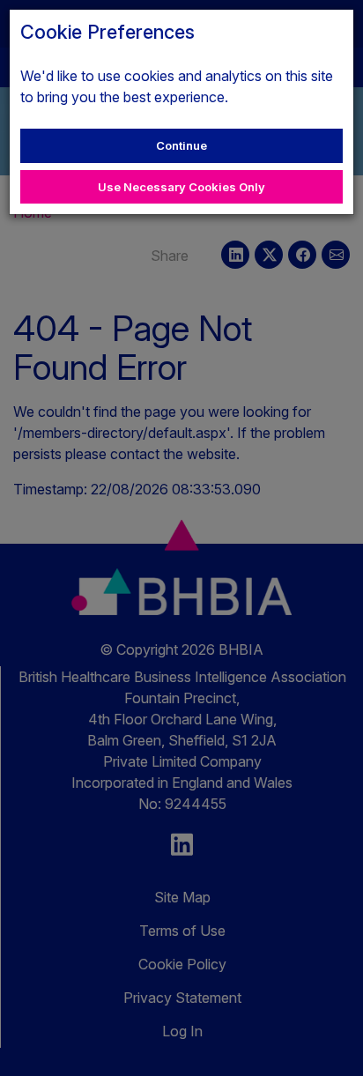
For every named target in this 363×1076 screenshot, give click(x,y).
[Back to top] (331, 1044)
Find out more (276, 97)
